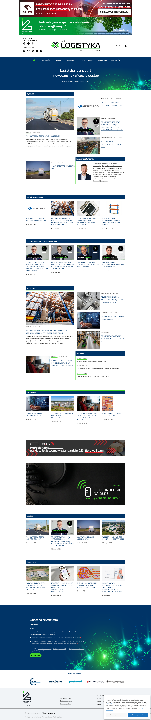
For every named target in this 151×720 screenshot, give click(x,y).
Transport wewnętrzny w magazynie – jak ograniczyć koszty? (113, 338)
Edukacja (28, 326)
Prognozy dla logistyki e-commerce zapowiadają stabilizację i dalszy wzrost (62, 363)
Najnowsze (30, 94)
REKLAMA (91, 60)
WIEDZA (58, 60)
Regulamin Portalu (102, 701)
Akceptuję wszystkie (138, 715)
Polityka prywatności (103, 695)
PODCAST (113, 60)
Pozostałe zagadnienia (107, 98)
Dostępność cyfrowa (102, 698)
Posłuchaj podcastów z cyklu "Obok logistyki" (42, 241)
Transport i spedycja (106, 137)
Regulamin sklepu (102, 704)
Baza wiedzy (31, 288)
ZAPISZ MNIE (35, 655)
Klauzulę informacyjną (45, 649)
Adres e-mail (34, 624)
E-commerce (104, 312)
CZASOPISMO (102, 60)
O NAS (82, 60)
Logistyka (28, 132)
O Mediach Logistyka (66, 701)
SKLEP (118, 45)
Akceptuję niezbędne (116, 715)
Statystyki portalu (65, 704)
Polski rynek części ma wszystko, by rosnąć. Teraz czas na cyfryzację (112, 299)
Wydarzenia (81, 353)
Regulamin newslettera (76, 649)
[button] (51, 60)
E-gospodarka (105, 293)
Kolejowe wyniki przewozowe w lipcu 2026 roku (111, 144)
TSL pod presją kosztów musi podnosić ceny (43, 136)
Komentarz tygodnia (85, 159)
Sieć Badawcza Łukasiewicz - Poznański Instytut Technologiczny (43, 717)
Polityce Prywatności (112, 703)
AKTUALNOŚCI (45, 60)
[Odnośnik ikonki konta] (125, 46)
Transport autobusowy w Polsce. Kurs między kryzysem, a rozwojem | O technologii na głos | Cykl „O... (112, 127)
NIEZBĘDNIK (71, 60)
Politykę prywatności (59, 649)
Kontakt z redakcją (65, 698)
